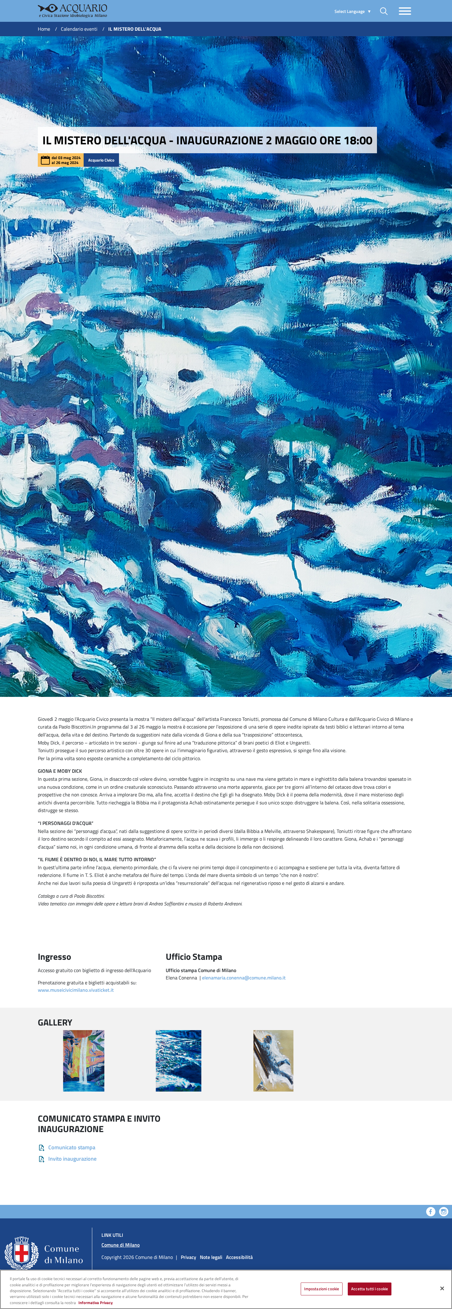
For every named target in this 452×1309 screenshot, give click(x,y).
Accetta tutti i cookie (369, 1289)
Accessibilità (239, 1257)
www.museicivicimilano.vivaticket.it (76, 990)
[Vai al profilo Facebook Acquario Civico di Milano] (430, 1211)
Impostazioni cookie (321, 1289)
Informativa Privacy (95, 1302)
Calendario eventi (79, 29)
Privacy (188, 1257)
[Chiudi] (442, 1288)
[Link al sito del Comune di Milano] (46, 1244)
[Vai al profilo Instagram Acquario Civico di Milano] (443, 1211)
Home (44, 29)
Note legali (211, 1257)
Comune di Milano (120, 1244)
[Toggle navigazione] (405, 11)
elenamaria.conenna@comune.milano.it (244, 977)
